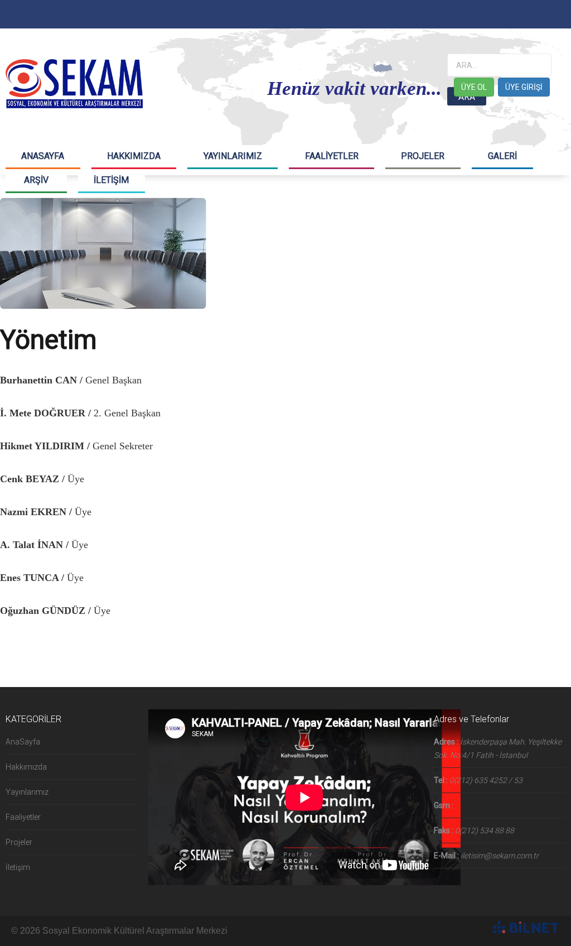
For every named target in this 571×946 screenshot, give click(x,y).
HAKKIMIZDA (134, 156)
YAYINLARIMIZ (233, 156)
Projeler (19, 842)
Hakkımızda (26, 766)
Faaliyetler (23, 817)
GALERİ (502, 156)
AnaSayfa (23, 741)
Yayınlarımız (27, 791)
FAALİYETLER (332, 156)
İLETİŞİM (111, 180)
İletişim (18, 867)
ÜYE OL (474, 87)
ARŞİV (36, 180)
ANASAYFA (42, 156)
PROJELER (422, 156)
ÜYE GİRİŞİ (524, 87)
